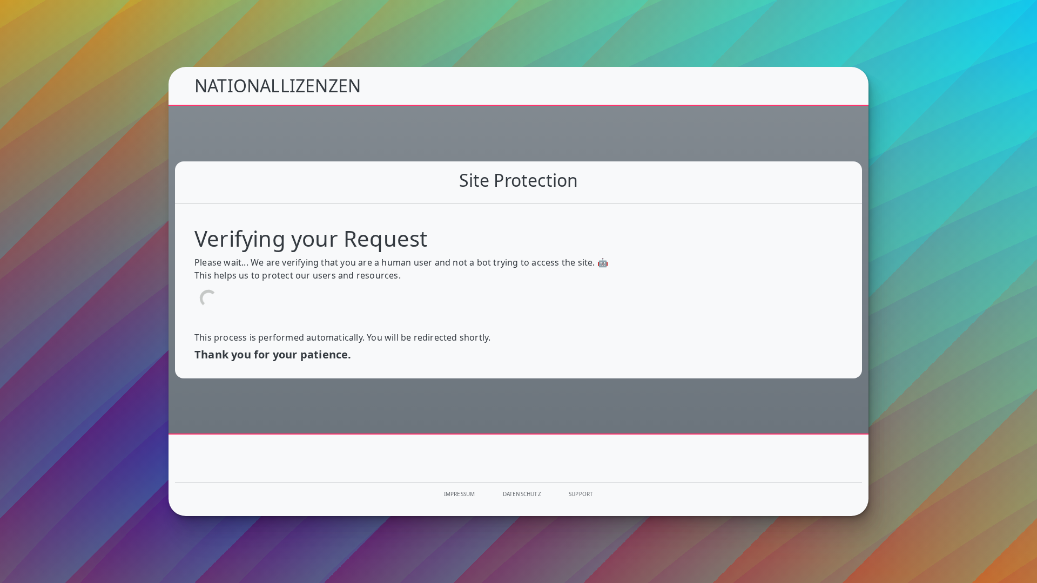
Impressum (459, 494)
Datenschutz (522, 494)
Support (581, 494)
